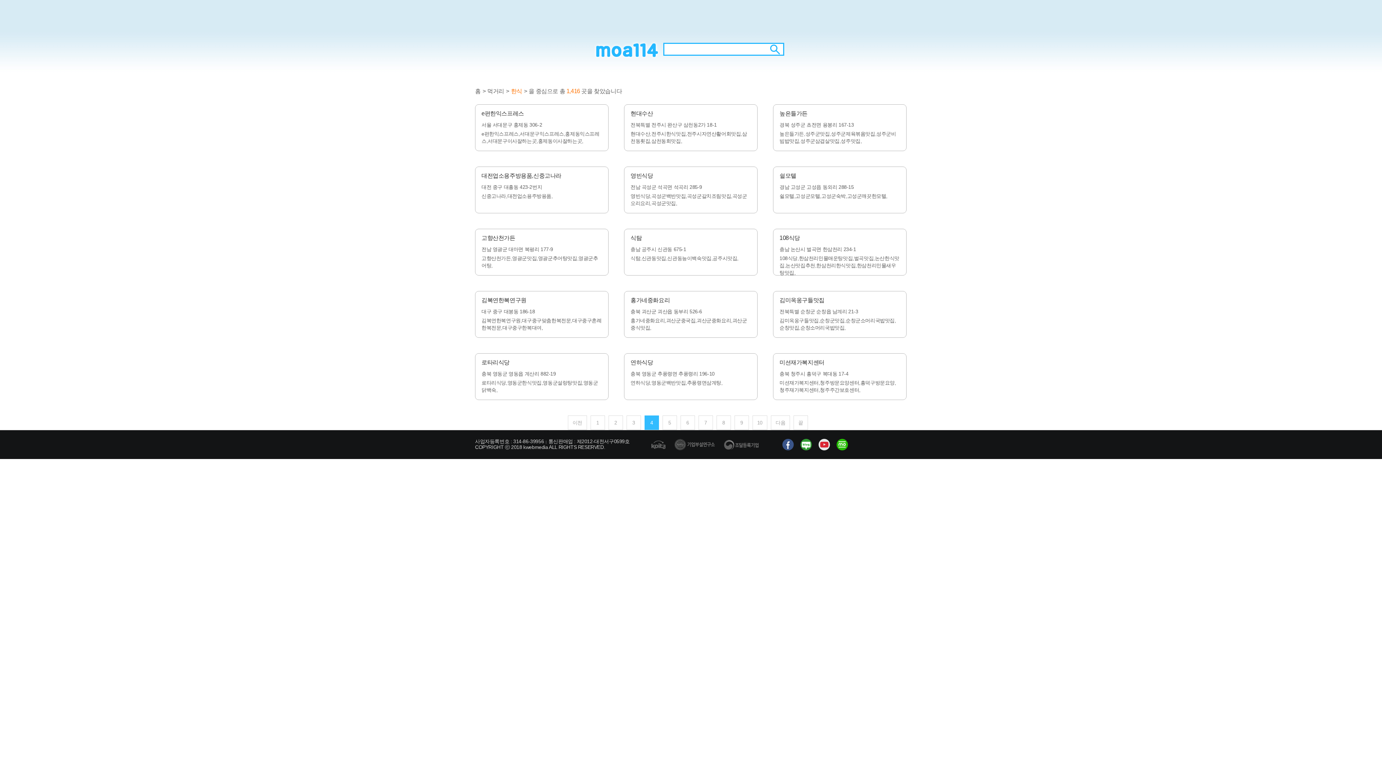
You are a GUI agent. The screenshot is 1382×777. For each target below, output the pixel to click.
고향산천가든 (498, 238)
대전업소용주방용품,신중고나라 (521, 176)
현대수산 (642, 113)
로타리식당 (496, 362)
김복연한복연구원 (504, 300)
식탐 (636, 238)
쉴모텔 (788, 176)
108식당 (790, 238)
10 (760, 423)
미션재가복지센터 (802, 362)
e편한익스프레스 (503, 113)
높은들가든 (794, 113)
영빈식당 (642, 176)
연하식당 (642, 362)
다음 (780, 423)
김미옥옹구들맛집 (802, 300)
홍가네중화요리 (650, 300)
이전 (577, 423)
